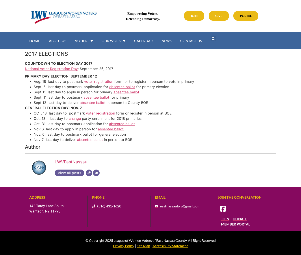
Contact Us (191, 41)
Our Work (111, 41)
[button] (213, 38)
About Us (57, 41)
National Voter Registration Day (51, 69)
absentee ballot (122, 87)
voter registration (98, 81)
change (75, 118)
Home (34, 41)
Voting (81, 41)
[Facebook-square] (223, 208)
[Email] (96, 173)
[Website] (89, 173)
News (166, 41)
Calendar (143, 41)
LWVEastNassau (71, 161)
